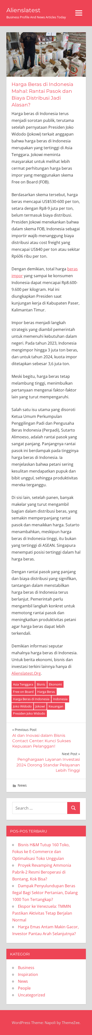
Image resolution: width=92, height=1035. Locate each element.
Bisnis (41, 684)
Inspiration (28, 974)
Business (26, 967)
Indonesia (60, 699)
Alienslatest (23, 10)
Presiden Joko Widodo (29, 713)
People (24, 988)
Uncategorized (31, 995)
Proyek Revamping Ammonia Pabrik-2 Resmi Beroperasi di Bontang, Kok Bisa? (41, 872)
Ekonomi (55, 684)
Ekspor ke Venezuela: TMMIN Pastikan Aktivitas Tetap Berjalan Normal (42, 913)
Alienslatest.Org (26, 673)
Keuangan (56, 706)
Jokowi (40, 706)
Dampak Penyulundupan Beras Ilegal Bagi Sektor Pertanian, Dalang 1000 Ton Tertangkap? (45, 892)
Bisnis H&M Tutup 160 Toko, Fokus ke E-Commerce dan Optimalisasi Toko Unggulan (41, 851)
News (22, 785)
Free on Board (23, 691)
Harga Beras (46, 691)
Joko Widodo (22, 706)
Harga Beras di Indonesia (31, 699)
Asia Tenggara (23, 684)
